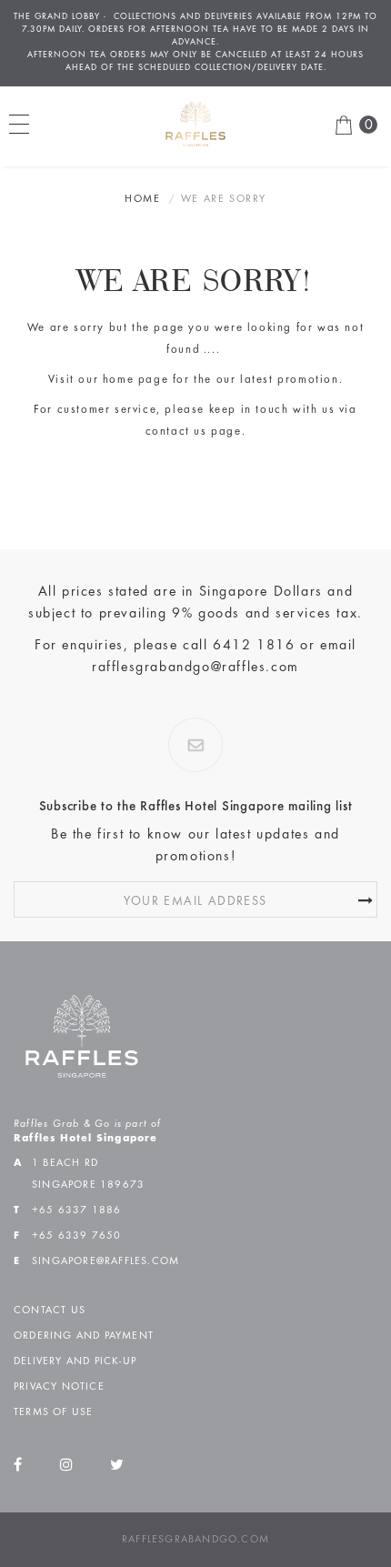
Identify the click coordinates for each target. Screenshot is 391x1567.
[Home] (195, 123)
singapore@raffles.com (105, 1261)
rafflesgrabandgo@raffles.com (195, 667)
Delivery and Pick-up (75, 1361)
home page (135, 381)
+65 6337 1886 (77, 1210)
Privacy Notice (59, 1386)
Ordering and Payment (84, 1336)
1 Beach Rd (65, 1163)
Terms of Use (53, 1412)
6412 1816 (254, 645)
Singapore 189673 (88, 1185)
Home (142, 199)
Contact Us (49, 1310)
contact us (176, 432)
